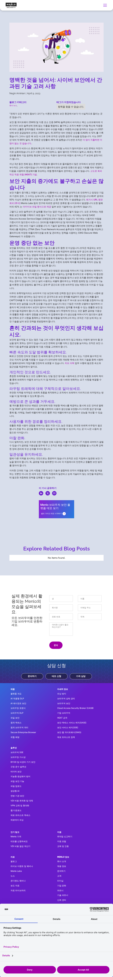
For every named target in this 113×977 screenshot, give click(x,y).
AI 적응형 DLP (17, 698)
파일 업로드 (16, 786)
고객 (59, 876)
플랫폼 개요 (16, 693)
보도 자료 (15, 885)
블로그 (14, 861)
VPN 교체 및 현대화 (20, 805)
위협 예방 (15, 737)
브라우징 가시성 (18, 757)
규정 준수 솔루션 (18, 766)
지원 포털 (61, 841)
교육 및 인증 (63, 846)
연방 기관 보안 (17, 796)
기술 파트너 (62, 895)
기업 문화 (61, 885)
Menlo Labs (16, 871)
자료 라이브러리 (18, 890)
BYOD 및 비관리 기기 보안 (23, 762)
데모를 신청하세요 (19, 841)
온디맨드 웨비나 (18, 880)
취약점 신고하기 (64, 836)
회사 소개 (61, 861)
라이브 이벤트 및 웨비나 (22, 866)
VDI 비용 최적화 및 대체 (22, 800)
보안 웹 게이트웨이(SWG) (69, 732)
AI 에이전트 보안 (18, 703)
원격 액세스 (16, 722)
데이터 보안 (16, 771)
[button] (104, 5)
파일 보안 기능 (17, 781)
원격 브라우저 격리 (19, 727)
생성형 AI (15, 791)
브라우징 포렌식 (18, 708)
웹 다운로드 (16, 810)
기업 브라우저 (63, 713)
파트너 (60, 890)
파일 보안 (15, 717)
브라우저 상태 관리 (66, 698)
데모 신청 (56, 676)
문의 (56, 645)
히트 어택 (69, 363)
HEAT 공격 (62, 717)
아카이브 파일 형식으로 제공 (37, 206)
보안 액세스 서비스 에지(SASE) (71, 722)
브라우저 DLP (17, 713)
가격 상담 (80, 676)
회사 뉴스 (13, 105)
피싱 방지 (61, 693)
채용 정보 (61, 866)
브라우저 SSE (17, 752)
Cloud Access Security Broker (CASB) (75, 708)
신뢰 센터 (61, 900)
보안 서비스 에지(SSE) (67, 727)
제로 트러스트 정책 (66, 737)
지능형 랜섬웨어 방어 (20, 776)
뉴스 (13, 876)
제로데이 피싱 (17, 820)
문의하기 (32, 676)
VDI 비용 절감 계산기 (20, 846)
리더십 (60, 880)
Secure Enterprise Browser (23, 732)
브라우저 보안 (63, 703)
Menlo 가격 (16, 836)
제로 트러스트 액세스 (20, 815)
